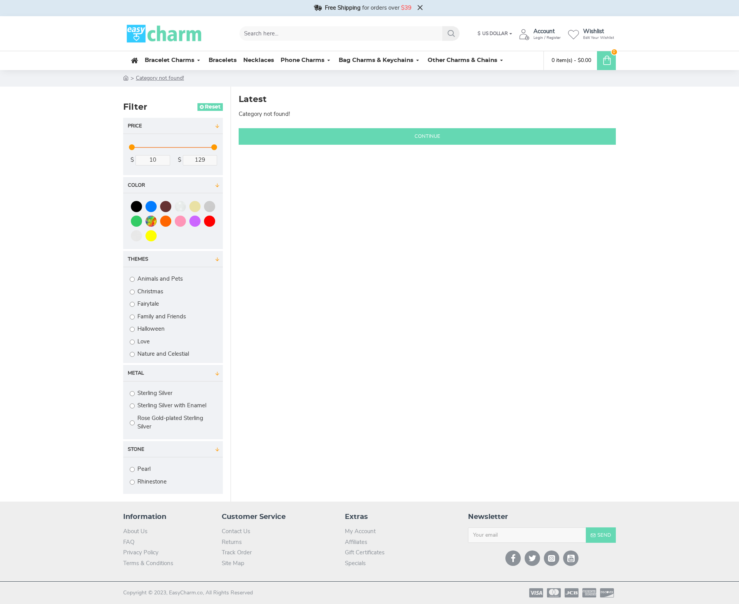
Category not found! (160, 78)
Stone (136, 449)
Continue (427, 136)
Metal (136, 373)
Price (135, 126)
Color (136, 185)
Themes (138, 259)
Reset (213, 107)
